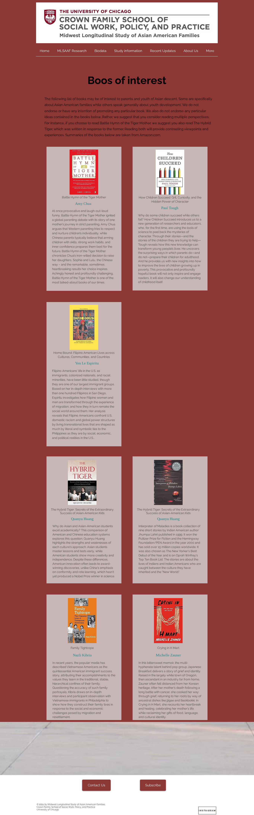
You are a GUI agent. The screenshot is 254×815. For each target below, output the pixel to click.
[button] (72, 52)
